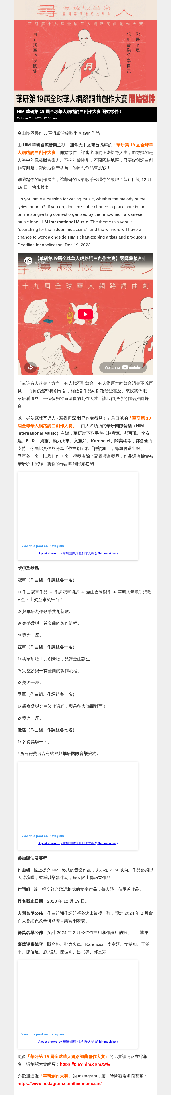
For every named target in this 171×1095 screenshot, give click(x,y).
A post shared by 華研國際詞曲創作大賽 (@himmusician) (78, 553)
